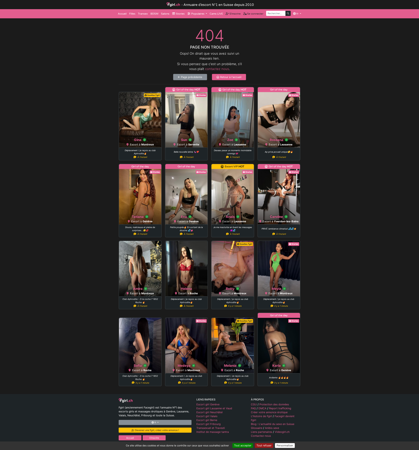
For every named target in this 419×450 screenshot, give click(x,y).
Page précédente (191, 77)
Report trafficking (280, 408)
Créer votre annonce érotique (269, 412)
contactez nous (217, 69)
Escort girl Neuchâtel (209, 412)
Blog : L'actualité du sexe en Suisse (272, 424)
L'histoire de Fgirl (262, 416)
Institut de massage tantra (212, 431)
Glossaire (257, 428)
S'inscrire (235, 13)
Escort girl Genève (207, 404)
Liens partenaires (262, 431)
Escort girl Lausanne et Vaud (214, 408)
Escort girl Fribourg (208, 424)
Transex (143, 13)
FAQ (254, 408)
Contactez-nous (261, 435)
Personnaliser (285, 445)
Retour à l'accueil (230, 77)
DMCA (262, 408)
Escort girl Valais (206, 416)
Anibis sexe (272, 428)
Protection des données (274, 404)
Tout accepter (242, 445)
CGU (254, 404)
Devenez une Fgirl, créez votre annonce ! (156, 430)
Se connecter (255, 13)
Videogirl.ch (282, 431)
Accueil (122, 13)
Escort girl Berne (206, 420)
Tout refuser (264, 445)
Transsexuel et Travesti (210, 428)
